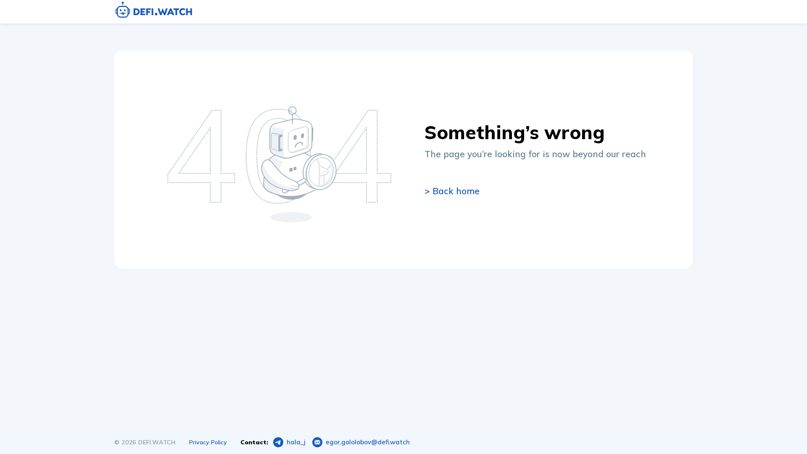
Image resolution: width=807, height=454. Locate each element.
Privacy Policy (208, 442)
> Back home (452, 190)
